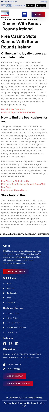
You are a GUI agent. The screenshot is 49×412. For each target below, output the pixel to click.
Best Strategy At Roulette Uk (15, 181)
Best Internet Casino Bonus (14, 190)
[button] (24, 14)
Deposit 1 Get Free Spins (13, 109)
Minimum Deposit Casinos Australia (18, 112)
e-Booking (43, 2)
